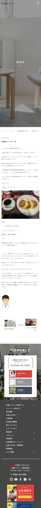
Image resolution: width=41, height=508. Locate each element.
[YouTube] (15, 479)
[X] (25, 479)
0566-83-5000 (19, 474)
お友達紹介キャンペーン (14, 442)
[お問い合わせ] (20, 374)
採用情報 (9, 449)
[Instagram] (11, 479)
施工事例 (9, 412)
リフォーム (10, 435)
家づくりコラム (11, 425)
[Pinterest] (29, 479)
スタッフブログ (11, 428)
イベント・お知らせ (13, 408)
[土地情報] (20, 390)
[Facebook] (20, 479)
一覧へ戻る (20, 325)
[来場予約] (20, 382)
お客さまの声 (10, 415)
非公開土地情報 (11, 422)
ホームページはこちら (8, 230)
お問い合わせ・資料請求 (14, 445)
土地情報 (9, 418)
